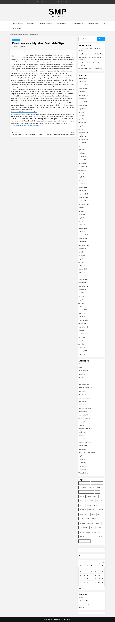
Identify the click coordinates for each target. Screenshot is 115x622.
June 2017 (81, 296)
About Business (83, 364)
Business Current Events (85, 388)
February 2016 (82, 351)
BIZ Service (22, 2)
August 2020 (82, 170)
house (96, 505)
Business (81, 377)
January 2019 (82, 231)
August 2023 (82, 109)
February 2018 (82, 269)
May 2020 (81, 177)
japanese (100, 510)
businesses (83, 487)
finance (95, 496)
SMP (57, 11)
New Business (82, 466)
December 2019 (83, 194)
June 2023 (81, 112)
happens (82, 505)
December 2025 (83, 85)
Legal (80, 456)
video (100, 536)
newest (82, 518)
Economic (81, 425)
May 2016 (81, 341)
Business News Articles (85, 405)
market (87, 514)
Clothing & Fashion (84, 418)
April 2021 (81, 150)
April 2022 (81, 129)
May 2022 (81, 126)
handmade (99, 501)
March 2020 (81, 184)
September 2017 (83, 286)
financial (82, 501)
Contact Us (68, 2)
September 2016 (83, 327)
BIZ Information (51, 2)
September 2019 (83, 204)
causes (99, 487)
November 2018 (83, 238)
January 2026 (82, 81)
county (91, 492)
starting (82, 536)
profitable (90, 523)
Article (80, 367)
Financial (81, 435)
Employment (82, 432)
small (94, 532)
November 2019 (83, 197)
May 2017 (81, 300)
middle (93, 514)
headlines (89, 505)
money (99, 514)
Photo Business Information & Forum (60, 133)
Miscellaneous (82, 463)
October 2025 (82, 92)
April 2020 (81, 180)
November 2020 (83, 167)
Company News (83, 422)
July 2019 (81, 211)
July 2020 (81, 173)
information (91, 510)
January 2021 (82, 160)
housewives (83, 510)
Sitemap (81, 607)
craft (97, 492)
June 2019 (81, 214)
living (81, 514)
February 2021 (82, 156)
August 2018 (82, 248)
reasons (98, 523)
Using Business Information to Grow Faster (91, 54)
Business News (60, 2)
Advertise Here (83, 600)
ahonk (16, 47)
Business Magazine (84, 398)
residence (99, 527)
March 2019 (81, 225)
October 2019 (82, 201)
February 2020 (82, 187)
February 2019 (82, 228)
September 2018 (83, 245)
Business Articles (31, 2)
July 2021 (81, 146)
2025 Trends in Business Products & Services (89, 49)
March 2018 (81, 266)
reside (92, 527)
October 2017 (82, 283)
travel (94, 536)
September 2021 (83, 139)
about (81, 483)
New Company (82, 469)
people (94, 518)
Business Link (82, 391)
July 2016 (81, 334)
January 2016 (82, 354)
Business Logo (82, 394)
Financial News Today (84, 442)
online (88, 518)
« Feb (79, 588)
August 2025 (82, 98)
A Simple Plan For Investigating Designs (26, 133)
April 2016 (81, 344)
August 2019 (82, 208)
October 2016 (82, 323)
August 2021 (82, 143)
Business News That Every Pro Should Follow (89, 58)
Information (82, 449)
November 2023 (83, 105)
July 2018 (81, 252)
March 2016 (81, 347)
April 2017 (81, 303)
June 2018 (81, 255)
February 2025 (82, 102)
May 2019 (81, 218)
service (82, 532)
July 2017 (81, 293)
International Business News (87, 452)
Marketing (81, 459)
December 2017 (83, 276)
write (87, 541)
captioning (91, 487)
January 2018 (82, 272)
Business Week (82, 412)
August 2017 (82, 289)
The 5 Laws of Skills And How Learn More (24, 112)
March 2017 (81, 306)
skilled (88, 532)
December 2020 (83, 163)
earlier (89, 496)
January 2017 (82, 313)
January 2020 (82, 191)
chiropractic (83, 492)
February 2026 (82, 78)
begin (93, 483)
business (99, 483)
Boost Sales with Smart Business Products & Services (91, 64)
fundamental (90, 501)
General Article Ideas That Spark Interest (90, 68)
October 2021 (82, 136)
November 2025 (83, 88)
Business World (41, 2)
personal (82, 523)
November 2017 (83, 279)
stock (88, 536)
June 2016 (81, 337)
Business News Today (84, 408)
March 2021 (81, 153)
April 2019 (81, 221)
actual (87, 483)
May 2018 (81, 259)
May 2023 (81, 116)
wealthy (82, 541)
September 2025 (83, 95)
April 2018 (81, 262)
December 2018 (83, 235)
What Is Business (83, 473)
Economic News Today (85, 429)
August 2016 (82, 330)
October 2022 (82, 122)
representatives (84, 527)
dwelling (82, 496)
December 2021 (83, 133)
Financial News (82, 439)
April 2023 (81, 119)
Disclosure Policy (83, 604)
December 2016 (83, 317)
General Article (13, 2)
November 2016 (83, 320)
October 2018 (82, 242)
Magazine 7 (59, 619)
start (99, 532)
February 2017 (82, 310)
